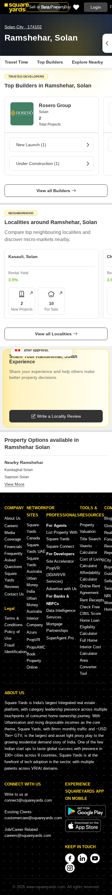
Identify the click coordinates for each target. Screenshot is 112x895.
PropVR (33, 640)
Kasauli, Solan (23, 256)
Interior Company (35, 621)
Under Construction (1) (37, 163)
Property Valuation (88, 528)
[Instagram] (70, 868)
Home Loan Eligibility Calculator (89, 627)
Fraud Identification (15, 648)
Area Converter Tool (88, 667)
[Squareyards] (16, 8)
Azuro (32, 632)
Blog (108, 518)
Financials (13, 546)
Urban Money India (32, 585)
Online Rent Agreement (90, 589)
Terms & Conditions (13, 621)
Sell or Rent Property (47, 7)
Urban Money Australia (34, 605)
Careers (11, 526)
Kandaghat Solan (18, 470)
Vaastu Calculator (88, 549)
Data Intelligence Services (60, 613)
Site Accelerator (60, 561)
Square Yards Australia (34, 565)
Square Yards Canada (33, 531)
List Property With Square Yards (61, 535)
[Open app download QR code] (107, 43)
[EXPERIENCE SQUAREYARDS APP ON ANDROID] (85, 816)
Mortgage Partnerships (57, 627)
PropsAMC (36, 647)
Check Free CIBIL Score (90, 610)
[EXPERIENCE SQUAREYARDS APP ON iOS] (83, 830)
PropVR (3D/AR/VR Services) (55, 575)
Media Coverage (12, 535)
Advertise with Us (61, 589)
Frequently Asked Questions (13, 560)
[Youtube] (95, 858)
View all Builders (53, 190)
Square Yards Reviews (11, 580)
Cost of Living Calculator (92, 562)
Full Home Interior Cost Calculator (90, 647)
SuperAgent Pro (60, 638)
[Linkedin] (82, 858)
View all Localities (53, 333)
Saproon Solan (16, 477)
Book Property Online (34, 660)
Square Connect (60, 546)
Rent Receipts (92, 600)
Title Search (90, 539)
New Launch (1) (31, 144)
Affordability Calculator (90, 575)
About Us (12, 518)
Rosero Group (55, 105)
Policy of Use (12, 635)
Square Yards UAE (36, 548)
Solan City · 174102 (23, 26)
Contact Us (14, 594)
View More (14, 484)
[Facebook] (70, 858)
